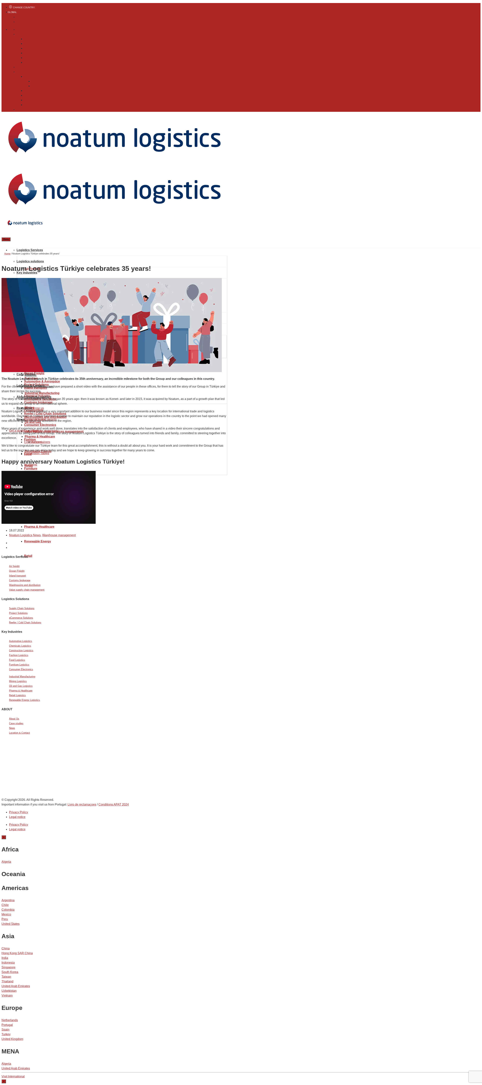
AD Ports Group (25, 29)
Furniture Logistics (19, 664)
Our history (31, 53)
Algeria (6, 861)
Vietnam (7, 995)
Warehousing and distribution (24, 585)
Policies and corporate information (47, 57)
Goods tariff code (35, 104)
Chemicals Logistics (20, 645)
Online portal (28, 775)
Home (7, 253)
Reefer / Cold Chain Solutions (25, 622)
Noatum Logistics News (25, 535)
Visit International (13, 1076)
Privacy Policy (18, 812)
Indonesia (8, 962)
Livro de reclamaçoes (82, 804)
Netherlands (10, 1020)
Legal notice (17, 817)
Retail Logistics (17, 695)
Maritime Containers (45, 81)
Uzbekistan (9, 990)
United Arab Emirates (16, 986)
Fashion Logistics (18, 655)
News (20, 109)
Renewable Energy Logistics (24, 700)
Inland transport (17, 575)
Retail (28, 555)
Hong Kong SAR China (17, 953)
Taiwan (6, 976)
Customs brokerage (19, 580)
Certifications (33, 62)
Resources (22, 72)
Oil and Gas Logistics (21, 686)
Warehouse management (59, 535)
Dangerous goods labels (40, 100)
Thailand (7, 981)
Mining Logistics (18, 681)
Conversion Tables (36, 90)
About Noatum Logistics (30, 34)
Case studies (16, 723)
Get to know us (34, 38)
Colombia (8, 909)
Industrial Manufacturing (22, 676)
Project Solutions (18, 613)
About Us (14, 718)
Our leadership (34, 43)
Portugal (7, 1024)
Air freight (14, 566)
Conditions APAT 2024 (113, 804)
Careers (21, 67)
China (6, 948)
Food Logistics (17, 660)
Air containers (41, 442)
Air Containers (41, 86)
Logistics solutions (30, 261)
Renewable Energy (37, 541)
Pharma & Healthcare (39, 526)
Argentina (8, 900)
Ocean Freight (16, 571)
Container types (34, 76)
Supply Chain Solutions (21, 608)
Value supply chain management (26, 589)
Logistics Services (30, 250)
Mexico (6, 914)
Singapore (8, 967)
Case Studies (26, 374)
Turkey (6, 1034)
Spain (5, 1029)
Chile (5, 905)
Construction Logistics (21, 650)
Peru (5, 919)
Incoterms (30, 95)
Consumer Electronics (21, 669)
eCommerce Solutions (21, 617)
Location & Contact (19, 732)
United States (11, 923)
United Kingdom (12, 1039)
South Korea (10, 972)
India (5, 957)
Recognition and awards (40, 48)
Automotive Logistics (20, 641)
